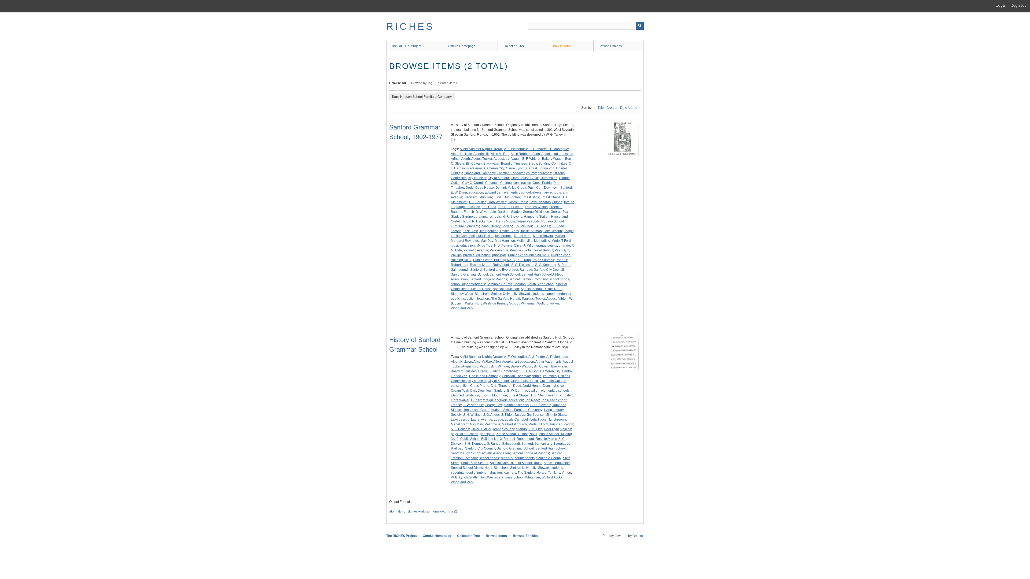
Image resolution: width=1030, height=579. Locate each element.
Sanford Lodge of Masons (488, 279)
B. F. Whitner (531, 159)
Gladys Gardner (462, 216)
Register (1018, 5)
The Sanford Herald (505, 298)
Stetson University (504, 294)
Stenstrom (482, 294)
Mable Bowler (543, 236)
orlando (564, 245)
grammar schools (488, 216)
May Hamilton (505, 241)
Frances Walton (536, 207)
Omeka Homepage (462, 46)
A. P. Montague (557, 149)
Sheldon (519, 284)
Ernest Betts (530, 197)
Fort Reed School (510, 207)
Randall (561, 260)
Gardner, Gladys (509, 212)
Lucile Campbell (463, 236)
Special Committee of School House (516, 463)
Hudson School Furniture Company (516, 410)
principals (499, 255)
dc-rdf (402, 511)
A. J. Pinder (536, 149)
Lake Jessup (552, 231)
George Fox (559, 212)
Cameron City (494, 168)
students (538, 294)
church (531, 173)
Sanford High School (505, 274)
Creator (611, 108)
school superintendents (468, 284)
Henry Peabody (528, 221)
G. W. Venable (486, 212)
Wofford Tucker (548, 303)
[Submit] (640, 26)
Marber (560, 236)
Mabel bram (522, 236)
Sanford (476, 270)
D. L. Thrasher (501, 386)
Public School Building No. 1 (529, 255)
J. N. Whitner (523, 226)
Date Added (629, 108)
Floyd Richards (540, 202)
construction (522, 183)
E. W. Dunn (459, 192)
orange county (546, 245)
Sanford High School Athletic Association (480, 453)
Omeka (637, 536)
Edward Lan (493, 192)
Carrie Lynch (515, 168)
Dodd (470, 188)
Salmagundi (460, 270)
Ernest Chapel (550, 197)
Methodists (542, 241)
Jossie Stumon (531, 231)
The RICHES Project (406, 46)
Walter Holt (473, 303)
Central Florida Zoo (540, 168)
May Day (486, 241)
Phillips (456, 255)
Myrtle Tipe (484, 245)
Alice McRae (500, 154)
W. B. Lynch (459, 477)
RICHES (410, 26)
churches (544, 173)
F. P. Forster (477, 202)
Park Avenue (499, 250)
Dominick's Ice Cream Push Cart (518, 188)
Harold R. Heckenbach (478, 221)
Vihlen (563, 298)
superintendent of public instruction (476, 472)
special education (506, 289)
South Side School (540, 284)
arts (558, 361)
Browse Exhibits (610, 46)
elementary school (517, 192)
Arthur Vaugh (460, 159)
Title (601, 108)
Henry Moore (505, 221)
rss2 (454, 511)
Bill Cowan (474, 163)
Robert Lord (459, 265)
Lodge (568, 231)
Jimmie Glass (509, 231)
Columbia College (498, 183)
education (476, 192)
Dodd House (484, 188)
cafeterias (475, 168)
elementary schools (546, 192)
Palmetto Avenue (476, 250)
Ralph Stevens (543, 260)
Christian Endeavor (510, 173)
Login (1001, 5)
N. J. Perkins (503, 245)
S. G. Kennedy (545, 265)
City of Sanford (498, 178)
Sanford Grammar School (469, 274)
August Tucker (481, 159)
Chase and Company (479, 173)
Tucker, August (546, 298)
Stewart (524, 294)
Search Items (447, 83)
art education (563, 154)
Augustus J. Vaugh (507, 159)
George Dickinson (536, 212)
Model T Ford (561, 241)
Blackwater (491, 163)
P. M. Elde (535, 429)
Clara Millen (548, 178)
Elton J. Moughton (507, 197)
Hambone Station (536, 216)
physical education (477, 255)
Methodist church (514, 424)
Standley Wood (462, 294)
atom (392, 511)
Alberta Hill (481, 154)
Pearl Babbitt (543, 250)
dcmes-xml (416, 511)
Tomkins (528, 298)
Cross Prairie (542, 183)
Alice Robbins (521, 154)
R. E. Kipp (523, 260)
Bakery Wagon (553, 159)
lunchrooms (503, 236)
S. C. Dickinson (522, 265)
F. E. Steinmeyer (543, 395)
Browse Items (561, 46)
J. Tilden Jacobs (513, 415)
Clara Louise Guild (524, 178)
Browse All (397, 83)
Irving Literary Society (496, 226)
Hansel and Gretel (476, 410)
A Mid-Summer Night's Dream (481, 149)
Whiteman (528, 303)
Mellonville (524, 241)
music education (463, 245)
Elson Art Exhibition (478, 197)
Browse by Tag (422, 83)
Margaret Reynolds (465, 241)
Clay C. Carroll (473, 183)
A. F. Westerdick (515, 149)
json (428, 511)
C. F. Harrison (529, 371)
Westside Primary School (501, 303)
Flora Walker (496, 202)
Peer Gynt (562, 250)
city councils (477, 178)
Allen (536, 154)
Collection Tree (514, 46)
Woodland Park (462, 308)
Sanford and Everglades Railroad (507, 270)
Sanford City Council (549, 270)
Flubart (557, 202)
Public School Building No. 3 (494, 260)
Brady (532, 163)
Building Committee (553, 163)
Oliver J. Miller (524, 245)
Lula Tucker (485, 236)
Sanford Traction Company (528, 279)
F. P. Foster (564, 395)
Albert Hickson (461, 154)
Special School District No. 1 (541, 289)
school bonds (559, 279)
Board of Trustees (514, 163)
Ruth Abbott (501, 265)
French (469, 212)
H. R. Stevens (512, 216)
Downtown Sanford (558, 188)
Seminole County (499, 284)
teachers (483, 298)
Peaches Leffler (521, 250)
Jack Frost (470, 231)
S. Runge (564, 265)
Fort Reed (489, 207)
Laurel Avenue (481, 419)
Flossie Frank (517, 202)
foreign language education (503, 400)
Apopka (547, 154)
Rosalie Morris (480, 265)
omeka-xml (441, 511)
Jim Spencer (488, 231)
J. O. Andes (542, 226)
